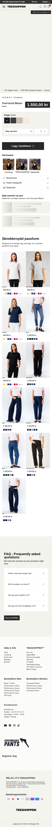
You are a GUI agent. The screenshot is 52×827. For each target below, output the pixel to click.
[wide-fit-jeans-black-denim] (28, 384)
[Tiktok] (18, 725)
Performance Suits (11, 693)
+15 (20, 293)
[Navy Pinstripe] (13, 120)
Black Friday (31, 669)
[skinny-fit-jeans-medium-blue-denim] (34, 339)
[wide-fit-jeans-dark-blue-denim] (30, 384)
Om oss (34, 2)
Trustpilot (26, 806)
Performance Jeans (12, 688)
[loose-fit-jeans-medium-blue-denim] (32, 475)
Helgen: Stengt (10, 717)
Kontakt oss (8, 709)
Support (45, 2)
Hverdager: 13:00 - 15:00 (14, 714)
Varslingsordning (33, 664)
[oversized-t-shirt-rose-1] (13, 293)
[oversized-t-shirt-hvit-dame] (4, 293)
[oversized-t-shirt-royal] (10, 293)
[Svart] (7, 120)
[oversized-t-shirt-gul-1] (6, 293)
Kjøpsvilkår (31, 655)
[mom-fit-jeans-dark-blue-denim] (28, 430)
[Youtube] (5, 725)
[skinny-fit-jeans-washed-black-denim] (36, 339)
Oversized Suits (33, 691)
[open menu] (4, 7)
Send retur (8, 657)
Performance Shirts (11, 686)
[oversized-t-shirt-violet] (8, 293)
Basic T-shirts (9, 683)
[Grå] (20, 120)
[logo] (16, 7)
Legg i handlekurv (21, 146)
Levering (7, 655)
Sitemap (30, 660)
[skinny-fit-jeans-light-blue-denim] (28, 339)
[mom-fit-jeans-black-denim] (30, 430)
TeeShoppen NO (33, 824)
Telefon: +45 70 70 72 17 (14, 712)
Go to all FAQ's (11, 618)
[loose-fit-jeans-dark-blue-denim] (30, 475)
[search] (40, 6)
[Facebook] (10, 725)
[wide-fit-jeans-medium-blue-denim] (32, 384)
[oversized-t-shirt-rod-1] (15, 293)
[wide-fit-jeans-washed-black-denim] (34, 384)
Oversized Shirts (33, 683)
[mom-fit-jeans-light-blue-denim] (32, 430)
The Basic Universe (34, 667)
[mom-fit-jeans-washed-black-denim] (36, 430)
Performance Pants (11, 691)
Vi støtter (30, 662)
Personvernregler (33, 657)
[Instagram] (14, 725)
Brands (7, 662)
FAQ (6, 652)
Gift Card (7, 695)
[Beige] (26, 120)
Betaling (7, 660)
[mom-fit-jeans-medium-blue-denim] (34, 430)
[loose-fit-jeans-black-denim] (28, 475)
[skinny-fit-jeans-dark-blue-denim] (32, 339)
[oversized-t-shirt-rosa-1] (17, 293)
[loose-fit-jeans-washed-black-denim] (34, 475)
